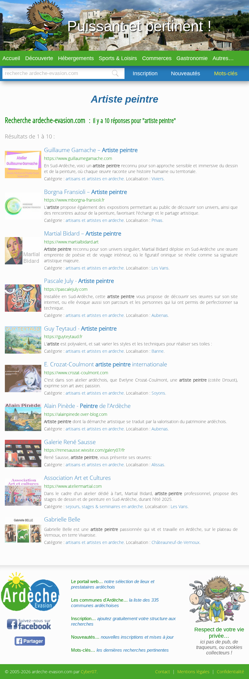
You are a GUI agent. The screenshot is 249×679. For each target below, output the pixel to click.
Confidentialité (230, 671)
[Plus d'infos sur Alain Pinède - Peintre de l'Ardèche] (23, 417)
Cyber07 (89, 671)
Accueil (11, 58)
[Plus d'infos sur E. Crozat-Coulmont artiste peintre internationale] (23, 378)
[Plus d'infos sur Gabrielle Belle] (23, 531)
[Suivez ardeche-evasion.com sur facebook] (30, 628)
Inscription (145, 73)
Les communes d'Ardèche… (115, 602)
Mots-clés (225, 73)
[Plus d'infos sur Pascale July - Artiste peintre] (23, 298)
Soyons (158, 393)
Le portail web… (112, 584)
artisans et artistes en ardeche (95, 179)
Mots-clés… (120, 650)
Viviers (158, 179)
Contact (162, 671)
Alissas (158, 464)
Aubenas (160, 315)
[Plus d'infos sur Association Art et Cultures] (23, 492)
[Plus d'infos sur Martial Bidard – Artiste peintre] (23, 250)
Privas (157, 220)
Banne (158, 351)
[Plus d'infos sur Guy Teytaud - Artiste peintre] (23, 340)
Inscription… (123, 621)
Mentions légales (193, 671)
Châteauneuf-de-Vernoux (176, 542)
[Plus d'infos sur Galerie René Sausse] (23, 453)
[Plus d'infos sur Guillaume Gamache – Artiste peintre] (23, 164)
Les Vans (160, 268)
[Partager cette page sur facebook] (30, 644)
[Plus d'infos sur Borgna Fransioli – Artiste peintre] (23, 206)
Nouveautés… (122, 637)
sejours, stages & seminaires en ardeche (104, 506)
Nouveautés (185, 73)
